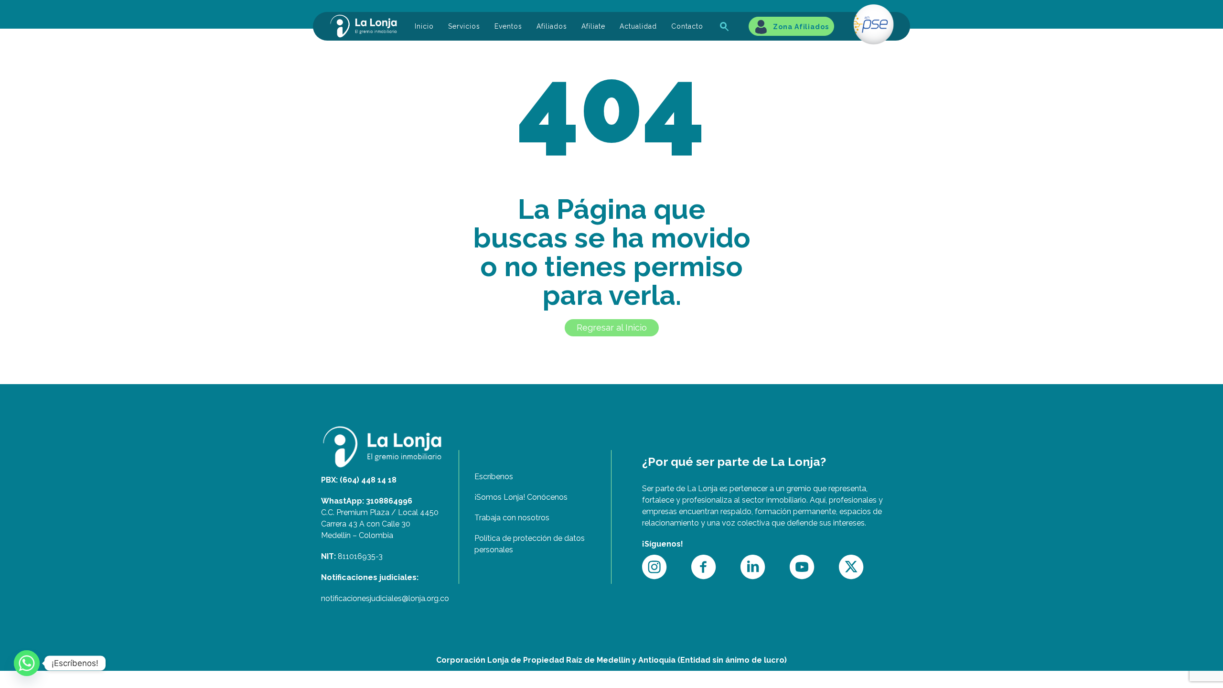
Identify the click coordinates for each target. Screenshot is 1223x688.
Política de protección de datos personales (529, 544)
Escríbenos (493, 476)
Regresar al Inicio (612, 327)
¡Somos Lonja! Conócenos (521, 497)
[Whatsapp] (27, 663)
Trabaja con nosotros (511, 517)
